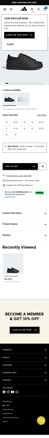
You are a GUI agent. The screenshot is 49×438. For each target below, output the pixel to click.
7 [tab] (30, 82)
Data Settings (7, 401)
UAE (7, 405)
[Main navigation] (5, 9)
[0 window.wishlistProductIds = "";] (11, 9)
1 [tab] (7, 82)
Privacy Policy (7, 413)
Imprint (5, 422)
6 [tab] (26, 82)
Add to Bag (11, 166)
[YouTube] (12, 392)
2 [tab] (11, 82)
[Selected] (9, 99)
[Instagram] (8, 392)
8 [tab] (34, 82)
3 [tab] (14, 82)
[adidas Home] (24, 9)
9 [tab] (38, 82)
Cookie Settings (8, 409)
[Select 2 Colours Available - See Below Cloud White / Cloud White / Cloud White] (23, 99)
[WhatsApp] (17, 392)
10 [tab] (42, 82)
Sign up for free (22, 330)
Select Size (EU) (10, 115)
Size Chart (41, 115)
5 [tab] (22, 82)
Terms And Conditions (10, 417)
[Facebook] (4, 392)
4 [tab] (18, 82)
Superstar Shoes (11, 276)
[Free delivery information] (4, 175)
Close (10, 44)
